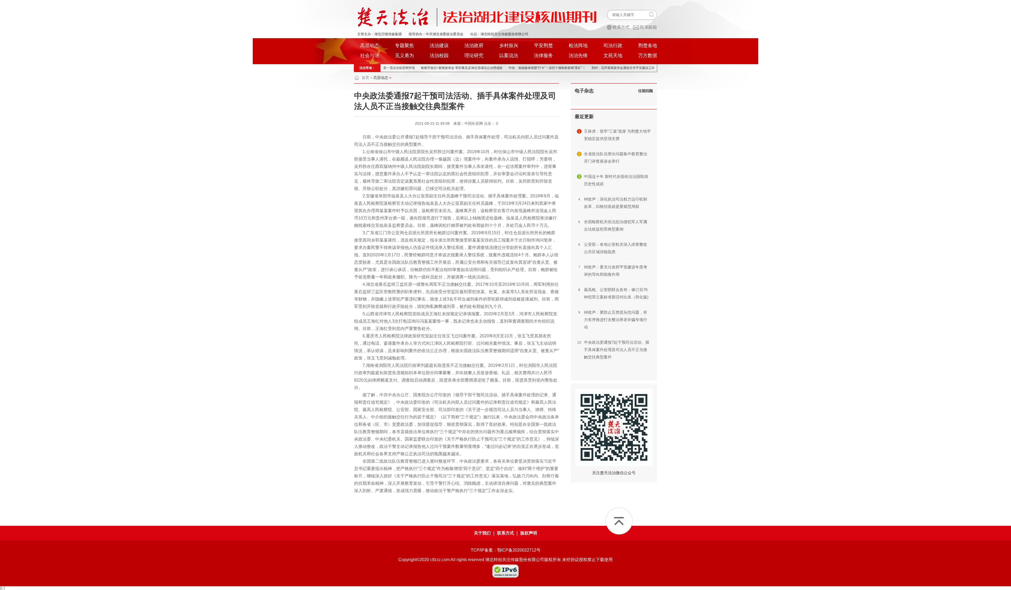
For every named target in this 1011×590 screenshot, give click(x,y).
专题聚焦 (404, 45)
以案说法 (508, 55)
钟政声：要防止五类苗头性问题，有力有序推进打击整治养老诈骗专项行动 (615, 319)
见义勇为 (404, 55)
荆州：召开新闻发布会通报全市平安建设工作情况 (597, 68)
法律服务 (543, 55)
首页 (365, 78)
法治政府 (473, 45)
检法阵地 (578, 45)
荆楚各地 (647, 45)
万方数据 (647, 55)
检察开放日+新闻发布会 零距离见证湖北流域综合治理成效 (432, 68)
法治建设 (439, 45)
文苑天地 (612, 55)
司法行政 (612, 45)
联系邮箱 (648, 27)
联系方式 (621, 27)
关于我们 (482, 533)
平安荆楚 (543, 45)
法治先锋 (578, 55)
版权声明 (528, 533)
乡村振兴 (508, 45)
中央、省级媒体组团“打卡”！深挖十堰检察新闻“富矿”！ (517, 68)
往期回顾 (645, 91)
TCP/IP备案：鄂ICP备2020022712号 (506, 550)
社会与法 (369, 55)
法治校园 (439, 55)
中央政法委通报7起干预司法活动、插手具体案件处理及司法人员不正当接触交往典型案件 (616, 349)
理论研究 (473, 55)
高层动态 (369, 45)
